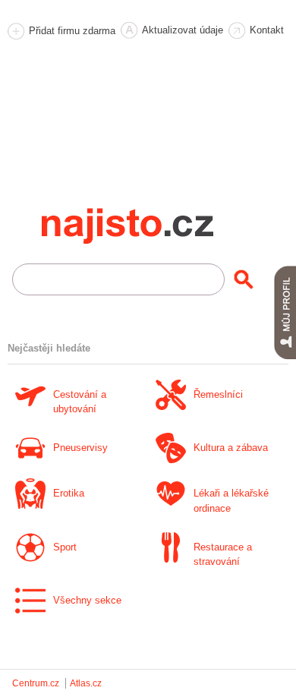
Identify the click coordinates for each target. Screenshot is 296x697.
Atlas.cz (86, 683)
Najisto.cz (148, 226)
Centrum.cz (35, 683)
